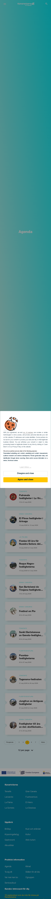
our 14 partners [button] (28, 432)
